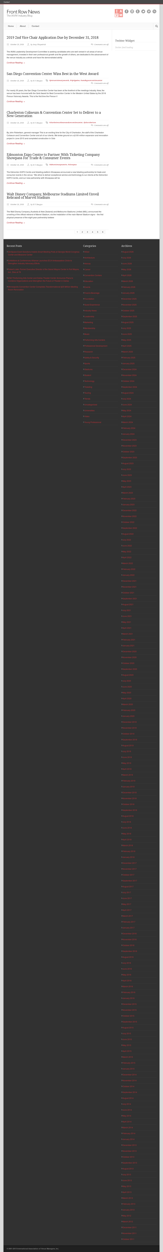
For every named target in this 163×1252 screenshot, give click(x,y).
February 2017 (129, 921)
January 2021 (129, 645)
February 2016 (129, 992)
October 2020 (128, 663)
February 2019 (129, 780)
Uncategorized (90, 404)
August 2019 (128, 745)
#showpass (72, 165)
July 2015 (127, 1033)
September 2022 (130, 528)
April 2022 (127, 557)
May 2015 (127, 1045)
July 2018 (127, 821)
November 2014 (130, 1080)
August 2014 (128, 1098)
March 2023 (128, 492)
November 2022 (130, 516)
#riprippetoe (75, 80)
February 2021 (129, 639)
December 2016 (130, 933)
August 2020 (128, 674)
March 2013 (128, 1198)
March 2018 (128, 845)
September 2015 (130, 1021)
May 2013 (127, 1186)
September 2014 (130, 1092)
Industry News (90, 310)
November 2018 (130, 798)
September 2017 (130, 880)
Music (86, 334)
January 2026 (129, 292)
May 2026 (127, 269)
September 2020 (130, 669)
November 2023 (130, 445)
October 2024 (128, 381)
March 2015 (128, 1057)
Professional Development (95, 345)
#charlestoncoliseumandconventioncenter (66, 123)
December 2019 (130, 722)
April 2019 (127, 769)
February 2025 (129, 357)
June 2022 (127, 545)
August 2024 (128, 392)
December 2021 (130, 580)
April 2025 (127, 345)
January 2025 (129, 363)
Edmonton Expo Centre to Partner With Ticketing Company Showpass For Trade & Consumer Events (53, 156)
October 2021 (128, 592)
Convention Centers (93, 275)
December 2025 (130, 298)
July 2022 (127, 539)
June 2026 (127, 263)
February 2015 (129, 1062)
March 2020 (128, 704)
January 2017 (129, 927)
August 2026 (128, 251)
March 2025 (128, 351)
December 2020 (130, 651)
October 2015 (128, 1015)
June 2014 (127, 1109)
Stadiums (88, 369)
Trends (87, 398)
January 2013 (129, 1209)
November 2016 (130, 939)
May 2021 (127, 622)
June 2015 (127, 1039)
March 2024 (128, 422)
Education (88, 281)
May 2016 (127, 974)
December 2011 (130, 1227)
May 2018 (127, 833)
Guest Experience (92, 304)
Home (11, 25)
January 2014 (129, 1139)
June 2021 (127, 616)
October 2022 (128, 522)
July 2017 (127, 892)
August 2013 (128, 1168)
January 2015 (129, 1068)
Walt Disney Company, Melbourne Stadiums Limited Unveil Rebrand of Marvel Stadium (53, 196)
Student (87, 375)
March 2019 (128, 774)
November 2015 (130, 1009)
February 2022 (129, 569)
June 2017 (127, 898)
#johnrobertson (90, 123)
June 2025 (127, 334)
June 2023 (127, 475)
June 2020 (127, 686)
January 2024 (129, 434)
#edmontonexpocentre (58, 165)
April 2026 (127, 275)
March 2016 (128, 986)
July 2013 (127, 1174)
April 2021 (127, 627)
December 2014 (130, 1074)
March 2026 (128, 281)
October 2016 (128, 945)
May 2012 (127, 1215)
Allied (86, 251)
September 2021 (130, 598)
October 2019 (128, 733)
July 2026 (127, 257)
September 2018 (130, 810)
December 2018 (130, 792)
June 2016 (127, 968)
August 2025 (128, 322)
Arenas (87, 263)
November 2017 (130, 868)
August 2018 (128, 816)
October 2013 (128, 1156)
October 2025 (128, 310)
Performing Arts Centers (94, 339)
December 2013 (130, 1145)
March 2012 (128, 1221)
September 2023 (130, 457)
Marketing (88, 322)
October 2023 (128, 451)
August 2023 (128, 463)
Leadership (89, 316)
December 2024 (130, 369)
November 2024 (130, 375)
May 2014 (127, 1115)
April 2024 (127, 416)
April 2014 (127, 1121)
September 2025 (130, 316)
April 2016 (127, 980)
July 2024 (127, 398)
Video (86, 416)
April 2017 (127, 910)
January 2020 (129, 716)
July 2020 (127, 680)
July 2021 (127, 610)
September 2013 (130, 1162)
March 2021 (128, 633)
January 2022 (129, 575)
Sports (87, 363)
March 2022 (128, 563)
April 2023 (127, 486)
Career (87, 269)
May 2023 (127, 481)
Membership (89, 328)
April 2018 (127, 839)
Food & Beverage (91, 292)
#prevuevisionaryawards (59, 80)
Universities (89, 410)
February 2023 (129, 498)
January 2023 (129, 504)
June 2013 (127, 1180)
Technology (89, 381)
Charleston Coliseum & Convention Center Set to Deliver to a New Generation (54, 114)
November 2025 (130, 304)
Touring (87, 392)
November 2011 (130, 1233)
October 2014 (128, 1086)
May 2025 (127, 339)
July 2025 (127, 328)
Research (88, 351)
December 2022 (130, 510)
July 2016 (127, 962)
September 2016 (130, 951)
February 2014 (129, 1133)
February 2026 (129, 287)
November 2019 (130, 727)
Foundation (89, 298)
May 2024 (127, 410)
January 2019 (129, 786)
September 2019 (130, 739)
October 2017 (128, 874)
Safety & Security (91, 357)
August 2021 (128, 604)
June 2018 (127, 827)
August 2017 (128, 886)
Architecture (89, 257)
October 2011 (128, 1239)
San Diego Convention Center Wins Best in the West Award (53, 74)
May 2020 (127, 692)
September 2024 (130, 387)
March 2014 (128, 1127)
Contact (7, 2)
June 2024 (127, 404)
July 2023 (127, 469)
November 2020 (130, 657)
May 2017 (127, 904)
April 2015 (127, 1051)
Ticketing (88, 387)
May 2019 (127, 763)
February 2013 (129, 1203)
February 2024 (129, 428)
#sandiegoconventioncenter (91, 80)
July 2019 (127, 751)
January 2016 (129, 998)
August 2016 (128, 957)
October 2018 (128, 804)
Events (87, 287)
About (23, 25)
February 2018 (129, 851)
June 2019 (127, 757)
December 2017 (130, 863)
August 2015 (128, 1027)
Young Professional (92, 422)
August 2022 (128, 533)
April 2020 (127, 698)
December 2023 (130, 439)
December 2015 (130, 1004)
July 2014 (127, 1104)
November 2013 (130, 1151)
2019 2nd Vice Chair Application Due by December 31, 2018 (53, 38)
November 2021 (130, 586)
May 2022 (127, 551)
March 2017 (128, 915)
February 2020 (129, 710)
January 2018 (129, 857)
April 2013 (127, 1192)
